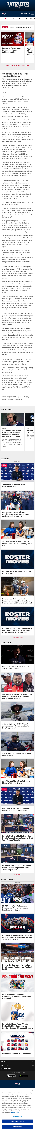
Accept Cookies (17, 1126)
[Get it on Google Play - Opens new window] (23, 1076)
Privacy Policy (15, 1112)
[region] (17, 1109)
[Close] (33, 1090)
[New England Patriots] (17, 1084)
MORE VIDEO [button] (17, 874)
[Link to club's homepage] (3, 13)
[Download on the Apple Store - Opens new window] (11, 1076)
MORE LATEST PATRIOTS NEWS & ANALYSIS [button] (17, 65)
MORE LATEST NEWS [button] (17, 637)
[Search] (29, 14)
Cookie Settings (17, 1116)
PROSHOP (24, 14)
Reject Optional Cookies (17, 1121)
